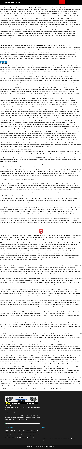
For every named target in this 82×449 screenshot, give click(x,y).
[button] (70, 2)
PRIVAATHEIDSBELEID (40, 446)
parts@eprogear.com (21, 435)
